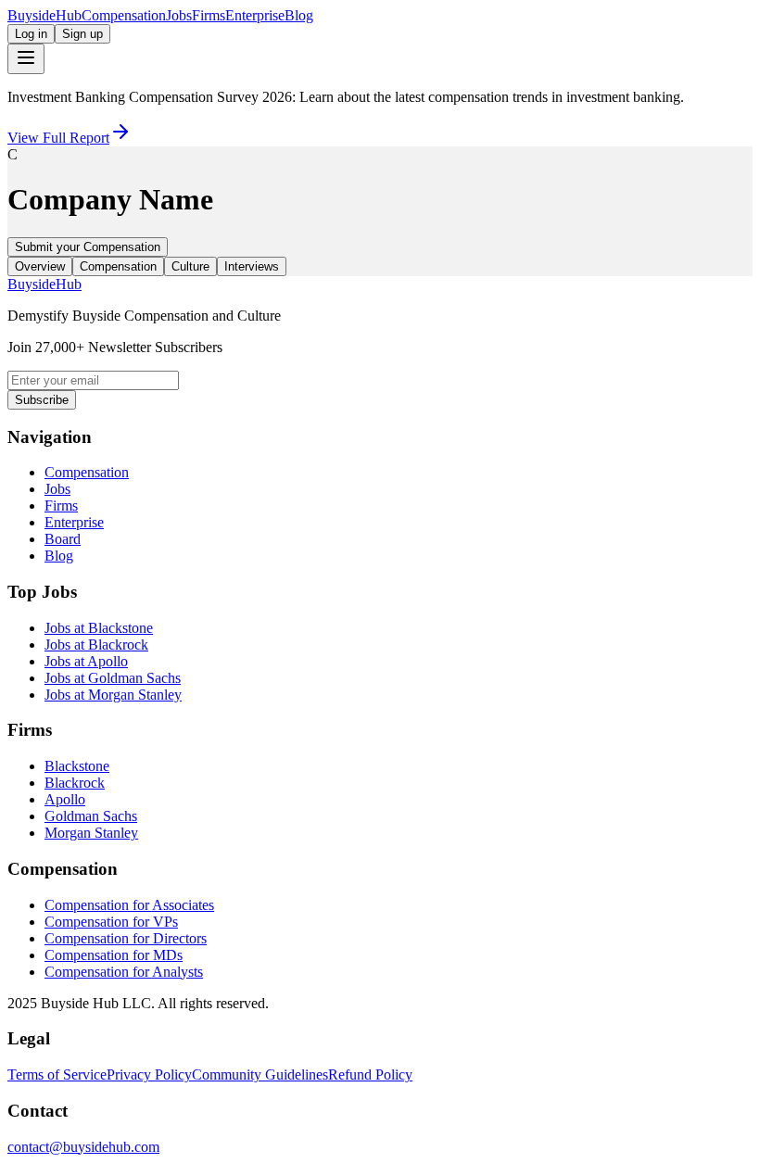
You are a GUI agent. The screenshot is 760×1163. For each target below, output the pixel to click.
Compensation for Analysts (123, 972)
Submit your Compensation (87, 247)
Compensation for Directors (125, 938)
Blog (299, 15)
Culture (190, 266)
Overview (40, 266)
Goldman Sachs (90, 816)
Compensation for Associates (129, 905)
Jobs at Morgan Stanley (113, 694)
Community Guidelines (260, 1074)
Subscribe (42, 400)
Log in (31, 34)
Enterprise (255, 15)
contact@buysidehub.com (83, 1147)
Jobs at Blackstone (98, 628)
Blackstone (76, 766)
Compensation (124, 15)
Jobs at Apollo (86, 661)
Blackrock (74, 782)
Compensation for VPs (111, 921)
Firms (208, 15)
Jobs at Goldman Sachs (112, 678)
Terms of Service (57, 1074)
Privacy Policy (149, 1074)
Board (62, 539)
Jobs (179, 15)
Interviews (251, 266)
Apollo (64, 799)
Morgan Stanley (91, 833)
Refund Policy (370, 1074)
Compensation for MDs (113, 955)
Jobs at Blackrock (96, 644)
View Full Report (58, 137)
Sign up (82, 34)
